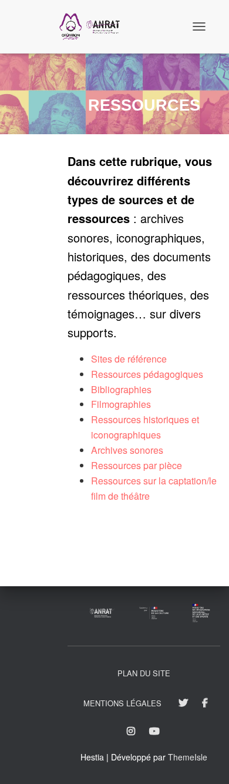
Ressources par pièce (136, 465)
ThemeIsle (187, 757)
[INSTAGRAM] (131, 731)
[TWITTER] (183, 703)
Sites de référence (129, 359)
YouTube (155, 731)
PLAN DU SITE (143, 673)
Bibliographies (121, 389)
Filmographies (121, 404)
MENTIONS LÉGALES (122, 703)
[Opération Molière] (94, 26)
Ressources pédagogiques (147, 374)
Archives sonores (127, 450)
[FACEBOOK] (205, 703)
